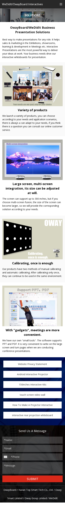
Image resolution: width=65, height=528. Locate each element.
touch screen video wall (32, 394)
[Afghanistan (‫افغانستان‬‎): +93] (6, 457)
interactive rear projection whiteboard (32, 415)
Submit (32, 479)
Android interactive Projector (32, 374)
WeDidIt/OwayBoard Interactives (22, 4)
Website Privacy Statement (32, 364)
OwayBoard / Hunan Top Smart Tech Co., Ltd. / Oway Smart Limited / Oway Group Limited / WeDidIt (33, 494)
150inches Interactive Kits (32, 384)
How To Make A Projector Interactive (32, 405)
